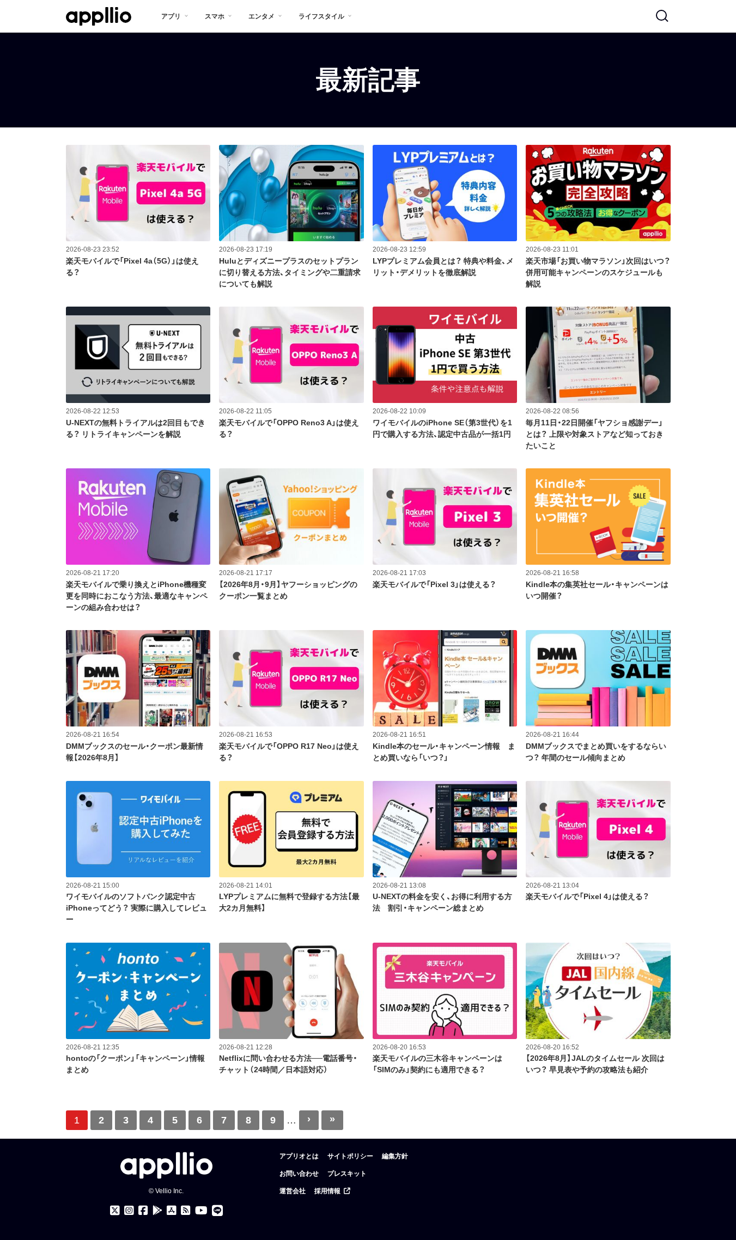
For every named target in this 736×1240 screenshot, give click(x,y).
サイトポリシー (350, 1156)
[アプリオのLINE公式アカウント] (217, 1210)
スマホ (214, 16)
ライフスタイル (321, 16)
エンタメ (261, 16)
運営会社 (292, 1191)
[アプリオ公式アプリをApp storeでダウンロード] (172, 1210)
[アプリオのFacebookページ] (143, 1210)
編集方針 (395, 1156)
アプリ (171, 16)
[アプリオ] (98, 16)
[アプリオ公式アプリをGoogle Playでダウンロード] (157, 1210)
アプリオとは (299, 1156)
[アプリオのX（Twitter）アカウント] (115, 1210)
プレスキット (347, 1173)
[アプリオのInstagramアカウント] (129, 1210)
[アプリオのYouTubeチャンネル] (201, 1210)
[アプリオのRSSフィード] (186, 1210)
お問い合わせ (299, 1173)
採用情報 (327, 1191)
